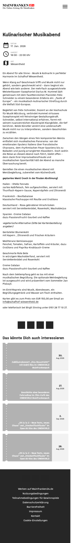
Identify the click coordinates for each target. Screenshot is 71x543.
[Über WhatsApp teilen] (40, 325)
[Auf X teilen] (31, 325)
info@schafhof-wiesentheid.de (20, 301)
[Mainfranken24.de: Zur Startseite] (18, 6)
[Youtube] (45, 478)
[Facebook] (26, 478)
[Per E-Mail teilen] (49, 325)
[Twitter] (35, 478)
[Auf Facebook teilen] (21, 325)
